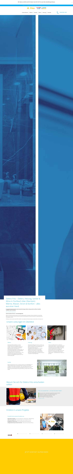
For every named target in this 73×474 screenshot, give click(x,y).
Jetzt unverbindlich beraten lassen (11, 311)
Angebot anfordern (41, 398)
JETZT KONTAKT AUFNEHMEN (36, 452)
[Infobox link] (61, 12)
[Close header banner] (72, 2)
